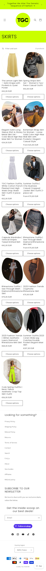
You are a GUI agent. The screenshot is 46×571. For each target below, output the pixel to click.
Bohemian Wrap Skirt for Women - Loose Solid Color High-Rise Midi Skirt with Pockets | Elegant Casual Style (33, 136)
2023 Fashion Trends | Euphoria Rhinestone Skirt (33, 288)
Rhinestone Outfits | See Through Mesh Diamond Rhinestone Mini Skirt (33, 241)
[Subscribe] (38, 518)
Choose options (12, 97)
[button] (4, 20)
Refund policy (10, 480)
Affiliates (8, 474)
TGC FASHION (25, 566)
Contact (8, 448)
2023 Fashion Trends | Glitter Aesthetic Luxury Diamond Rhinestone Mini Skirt (12, 339)
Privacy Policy (10, 421)
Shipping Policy (10, 427)
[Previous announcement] (4, 4)
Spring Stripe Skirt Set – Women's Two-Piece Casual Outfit (33, 83)
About (7, 464)
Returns (8, 437)
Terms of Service (11, 443)
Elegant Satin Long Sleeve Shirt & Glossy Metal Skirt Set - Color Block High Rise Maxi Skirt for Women (12, 134)
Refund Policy (10, 432)
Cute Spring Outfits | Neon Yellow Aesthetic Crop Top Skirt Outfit (12, 390)
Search (7, 453)
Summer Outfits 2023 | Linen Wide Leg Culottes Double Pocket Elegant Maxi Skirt (33, 340)
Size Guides (9, 469)
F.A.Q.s (7, 458)
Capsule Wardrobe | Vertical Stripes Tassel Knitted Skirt (12, 239)
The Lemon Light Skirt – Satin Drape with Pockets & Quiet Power (12, 84)
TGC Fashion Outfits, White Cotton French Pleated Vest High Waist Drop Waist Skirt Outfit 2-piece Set (12, 189)
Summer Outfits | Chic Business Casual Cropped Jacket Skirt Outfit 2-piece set (33, 188)
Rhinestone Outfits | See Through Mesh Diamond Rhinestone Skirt (12, 290)
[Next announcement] (41, 4)
